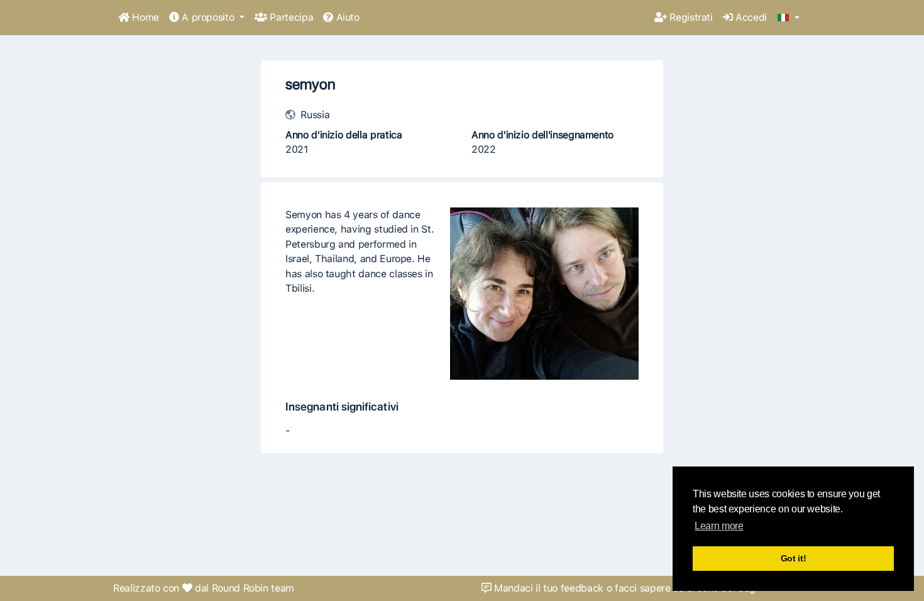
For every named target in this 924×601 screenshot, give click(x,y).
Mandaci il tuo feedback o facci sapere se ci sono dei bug (623, 588)
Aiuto (346, 17)
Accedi (749, 17)
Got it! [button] (793, 558)
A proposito (208, 17)
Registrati (690, 17)
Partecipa (290, 17)
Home (144, 17)
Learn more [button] (719, 526)
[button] (788, 18)
